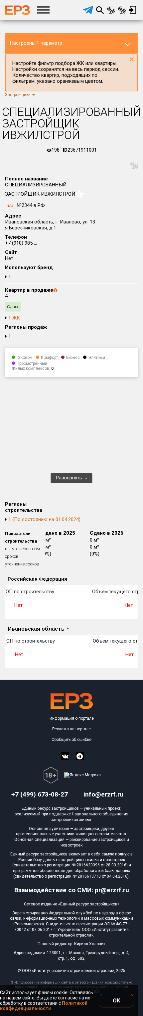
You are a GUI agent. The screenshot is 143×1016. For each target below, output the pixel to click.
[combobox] (38, 629)
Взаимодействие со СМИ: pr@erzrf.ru (71, 890)
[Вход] (132, 10)
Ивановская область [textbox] (36, 628)
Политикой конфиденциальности (43, 1005)
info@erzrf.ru (103, 794)
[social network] (65, 756)
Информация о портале (72, 718)
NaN (80, 194)
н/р (10, 205)
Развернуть (69, 478)
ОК (116, 1000)
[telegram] (88, 10)
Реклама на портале (71, 729)
